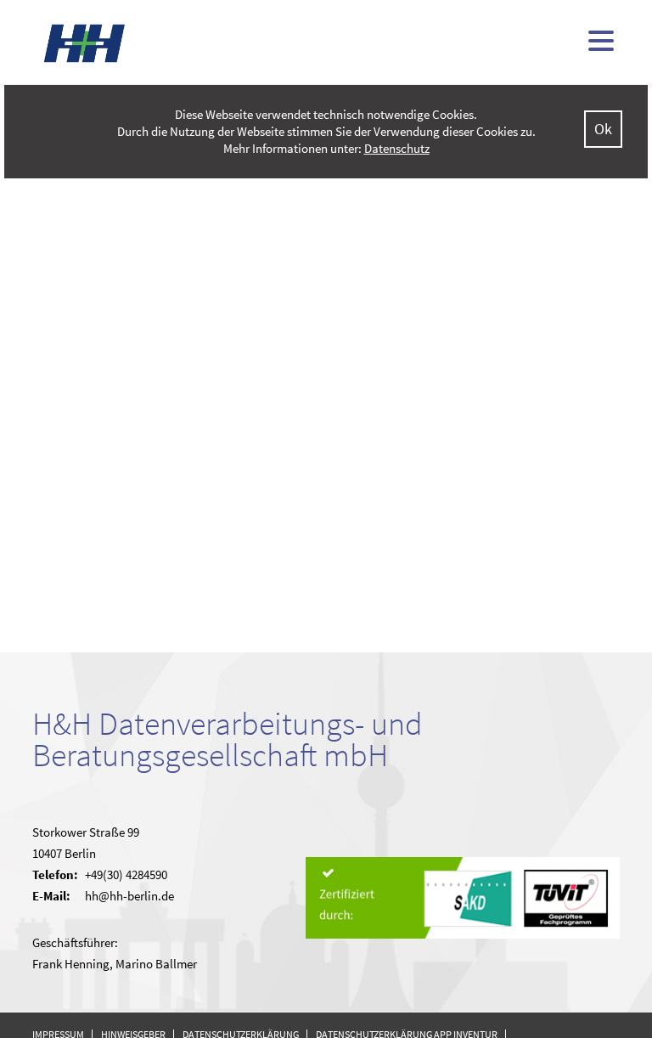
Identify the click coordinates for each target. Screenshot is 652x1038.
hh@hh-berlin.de (129, 896)
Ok (603, 128)
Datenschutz (397, 148)
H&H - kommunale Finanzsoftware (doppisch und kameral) (84, 43)
